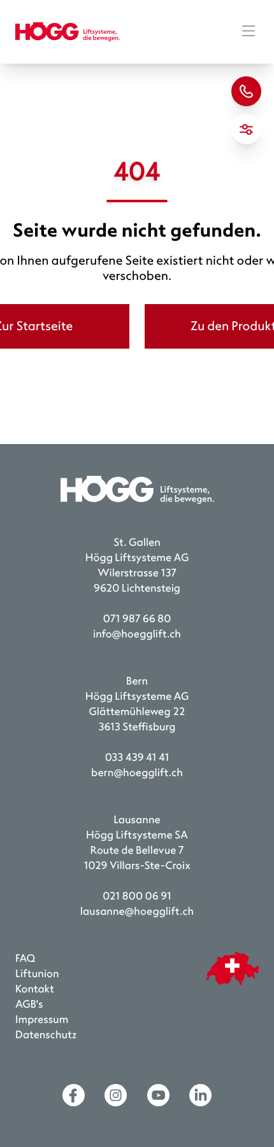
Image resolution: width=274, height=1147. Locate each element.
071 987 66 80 (137, 619)
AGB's (29, 1004)
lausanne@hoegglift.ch (137, 912)
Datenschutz (46, 1035)
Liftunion (37, 974)
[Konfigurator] (246, 129)
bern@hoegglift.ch (137, 773)
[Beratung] (246, 91)
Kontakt (34, 989)
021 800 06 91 (137, 896)
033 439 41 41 (137, 758)
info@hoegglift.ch (137, 634)
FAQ (25, 959)
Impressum (41, 1020)
